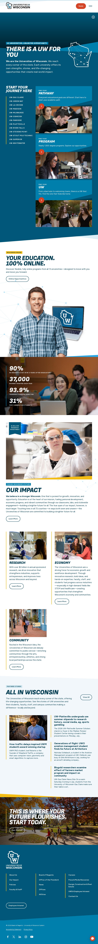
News (41, 885)
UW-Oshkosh (15, 116)
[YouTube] (32, 937)
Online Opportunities (17, 279)
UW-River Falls (16, 128)
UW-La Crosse (16, 105)
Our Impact (14, 880)
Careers (71, 875)
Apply (81, 6)
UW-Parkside (15, 120)
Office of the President (49, 880)
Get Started (17, 830)
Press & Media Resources (78, 880)
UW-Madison (15, 109)
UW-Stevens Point (18, 132)
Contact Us (73, 896)
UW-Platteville (17, 124)
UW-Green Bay (16, 101)
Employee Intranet (16, 906)
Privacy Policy (28, 929)
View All (86, 697)
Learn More (13, 519)
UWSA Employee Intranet (78, 891)
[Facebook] (8, 937)
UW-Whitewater (17, 143)
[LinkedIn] (20, 937)
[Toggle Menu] (90, 6)
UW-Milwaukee (16, 113)
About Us (13, 875)
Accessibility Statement (13, 929)
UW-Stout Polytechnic (21, 135)
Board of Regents (46, 875)
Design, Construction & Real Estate (80, 885)
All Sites (42, 894)
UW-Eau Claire (16, 97)
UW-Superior (15, 139)
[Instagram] (26, 937)
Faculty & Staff (15, 890)
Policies (12, 885)
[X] (14, 937)
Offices (42, 890)
